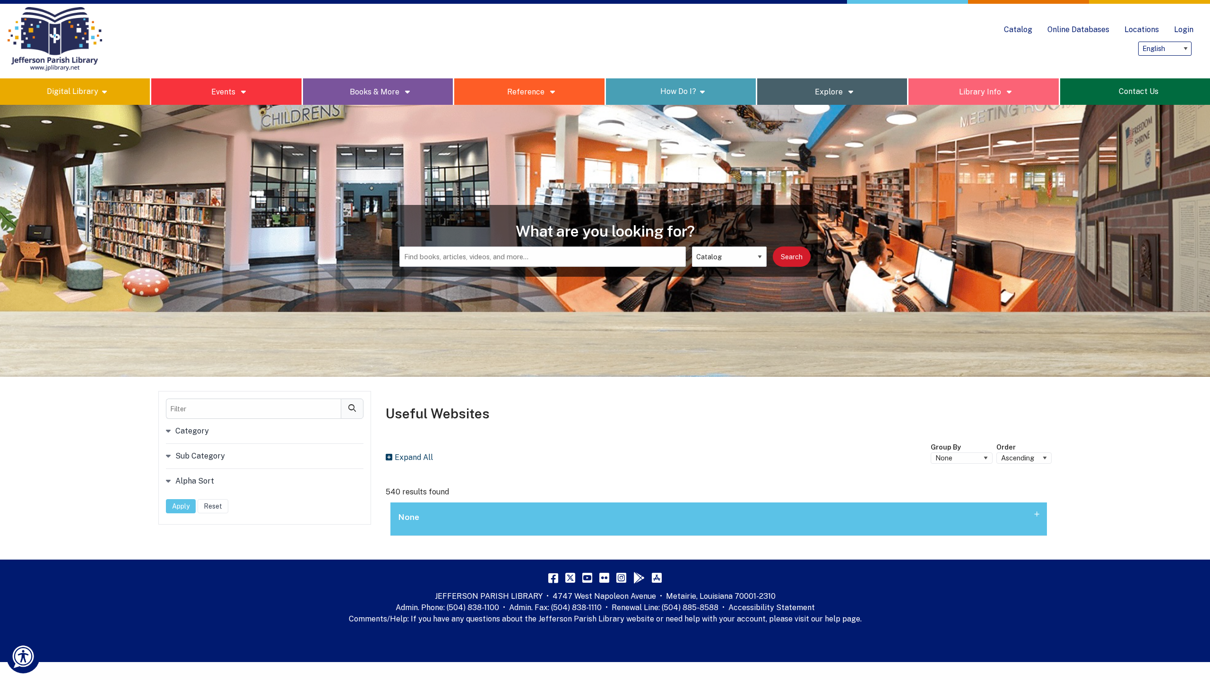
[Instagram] (621, 577)
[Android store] (639, 577)
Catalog (1018, 29)
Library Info (981, 91)
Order (1006, 447)
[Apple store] (657, 577)
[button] (718, 519)
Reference (526, 91)
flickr (1121, 48)
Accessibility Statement (771, 607)
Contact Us (1138, 91)
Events (224, 91)
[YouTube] (587, 577)
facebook (1065, 48)
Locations (1141, 29)
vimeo (1046, 48)
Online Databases (1078, 29)
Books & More (375, 91)
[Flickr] (604, 577)
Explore (830, 91)
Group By (946, 447)
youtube (1102, 48)
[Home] (55, 39)
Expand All (414, 457)
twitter (1083, 48)
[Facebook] (553, 577)
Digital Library (72, 91)
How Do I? (678, 91)
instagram (1027, 48)
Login (1183, 29)
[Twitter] (570, 577)
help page (842, 618)
